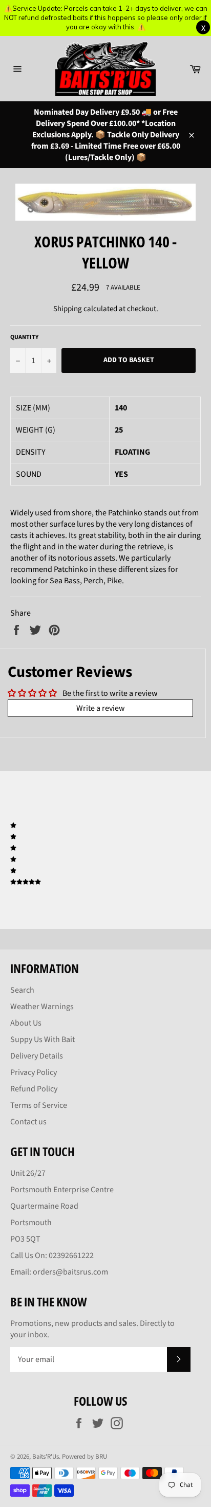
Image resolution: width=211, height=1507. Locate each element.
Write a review (100, 708)
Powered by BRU (84, 1456)
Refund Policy (33, 1089)
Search (22, 990)
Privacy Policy (33, 1072)
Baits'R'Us (45, 1456)
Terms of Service (38, 1105)
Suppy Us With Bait (42, 1039)
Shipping (67, 308)
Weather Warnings (42, 1006)
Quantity (24, 337)
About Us (25, 1023)
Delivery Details (36, 1056)
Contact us (28, 1121)
